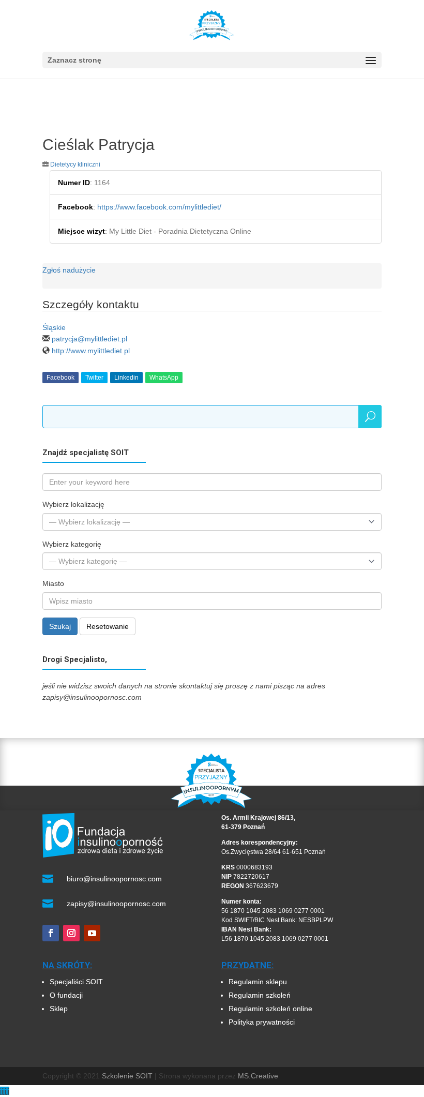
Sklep (59, 1008)
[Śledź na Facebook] (50, 933)
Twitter (94, 377)
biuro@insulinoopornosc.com (114, 879)
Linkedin (126, 377)
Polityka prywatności (262, 1022)
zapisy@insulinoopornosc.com (116, 903)
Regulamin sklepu (258, 982)
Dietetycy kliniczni (75, 164)
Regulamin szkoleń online (270, 1008)
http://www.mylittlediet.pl (91, 351)
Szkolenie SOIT (127, 1076)
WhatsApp (163, 377)
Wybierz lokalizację (73, 504)
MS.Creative (258, 1076)
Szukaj (60, 626)
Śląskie (54, 327)
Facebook (60, 377)
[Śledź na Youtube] (92, 933)
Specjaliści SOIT (76, 982)
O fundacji (66, 995)
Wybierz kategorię (71, 544)
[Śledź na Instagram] (71, 933)
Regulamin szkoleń (261, 995)
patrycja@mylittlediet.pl (89, 339)
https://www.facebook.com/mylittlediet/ (159, 207)
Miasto (53, 583)
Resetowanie (107, 626)
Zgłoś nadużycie (69, 270)
